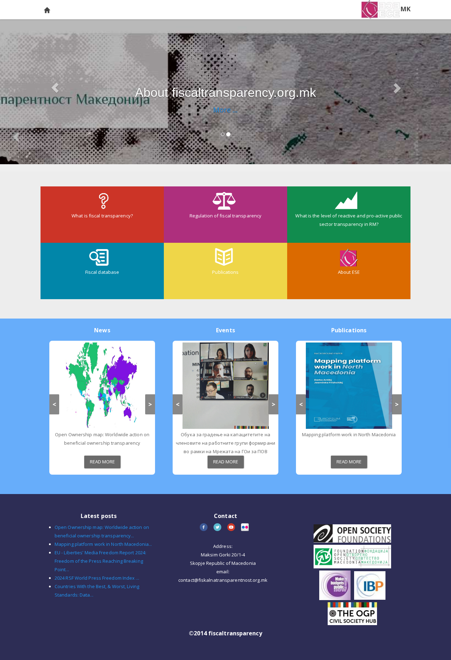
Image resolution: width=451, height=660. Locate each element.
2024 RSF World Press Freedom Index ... (97, 578)
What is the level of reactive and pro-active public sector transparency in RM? (348, 219)
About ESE (349, 272)
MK (405, 9)
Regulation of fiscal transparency (225, 215)
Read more (102, 461)
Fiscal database (102, 272)
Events (225, 330)
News (102, 330)
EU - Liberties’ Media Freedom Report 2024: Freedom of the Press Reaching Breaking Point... (100, 561)
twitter (218, 527)
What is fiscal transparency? (102, 215)
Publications (225, 272)
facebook (204, 527)
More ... (225, 110)
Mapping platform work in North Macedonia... (103, 544)
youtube (231, 527)
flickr (245, 527)
